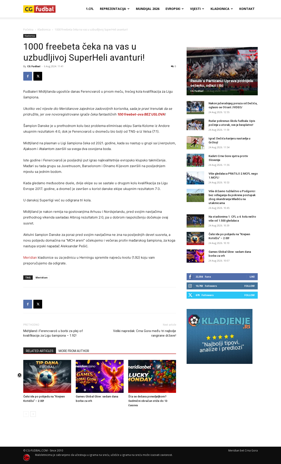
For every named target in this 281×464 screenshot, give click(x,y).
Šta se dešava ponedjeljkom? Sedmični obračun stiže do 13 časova (147, 401)
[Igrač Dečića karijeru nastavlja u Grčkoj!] (195, 142)
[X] (37, 76)
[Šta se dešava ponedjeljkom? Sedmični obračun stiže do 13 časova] (152, 376)
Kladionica (220, 9)
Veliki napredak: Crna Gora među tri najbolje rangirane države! (144, 333)
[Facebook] (27, 76)
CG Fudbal (33, 66)
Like (252, 276)
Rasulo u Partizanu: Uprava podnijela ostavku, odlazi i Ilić (221, 83)
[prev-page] (26, 414)
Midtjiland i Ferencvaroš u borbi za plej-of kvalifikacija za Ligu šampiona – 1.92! (53, 333)
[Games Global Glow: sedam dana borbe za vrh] (100, 376)
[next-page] (33, 414)
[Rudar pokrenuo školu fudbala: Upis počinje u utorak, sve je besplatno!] (195, 124)
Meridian (30, 257)
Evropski (173, 9)
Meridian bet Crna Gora (243, 450)
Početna (28, 29)
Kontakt (247, 9)
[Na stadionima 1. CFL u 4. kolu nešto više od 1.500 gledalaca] (195, 220)
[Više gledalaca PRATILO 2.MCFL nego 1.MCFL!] (195, 177)
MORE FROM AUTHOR (74, 351)
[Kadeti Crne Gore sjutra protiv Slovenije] (195, 160)
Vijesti (195, 9)
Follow (249, 285)
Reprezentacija (113, 9)
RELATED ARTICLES (39, 351)
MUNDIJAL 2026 (147, 9)
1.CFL (90, 9)
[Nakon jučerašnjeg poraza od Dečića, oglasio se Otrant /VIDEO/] (195, 107)
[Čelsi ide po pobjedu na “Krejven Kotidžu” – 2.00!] (47, 376)
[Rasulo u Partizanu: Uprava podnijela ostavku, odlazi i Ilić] (222, 71)
